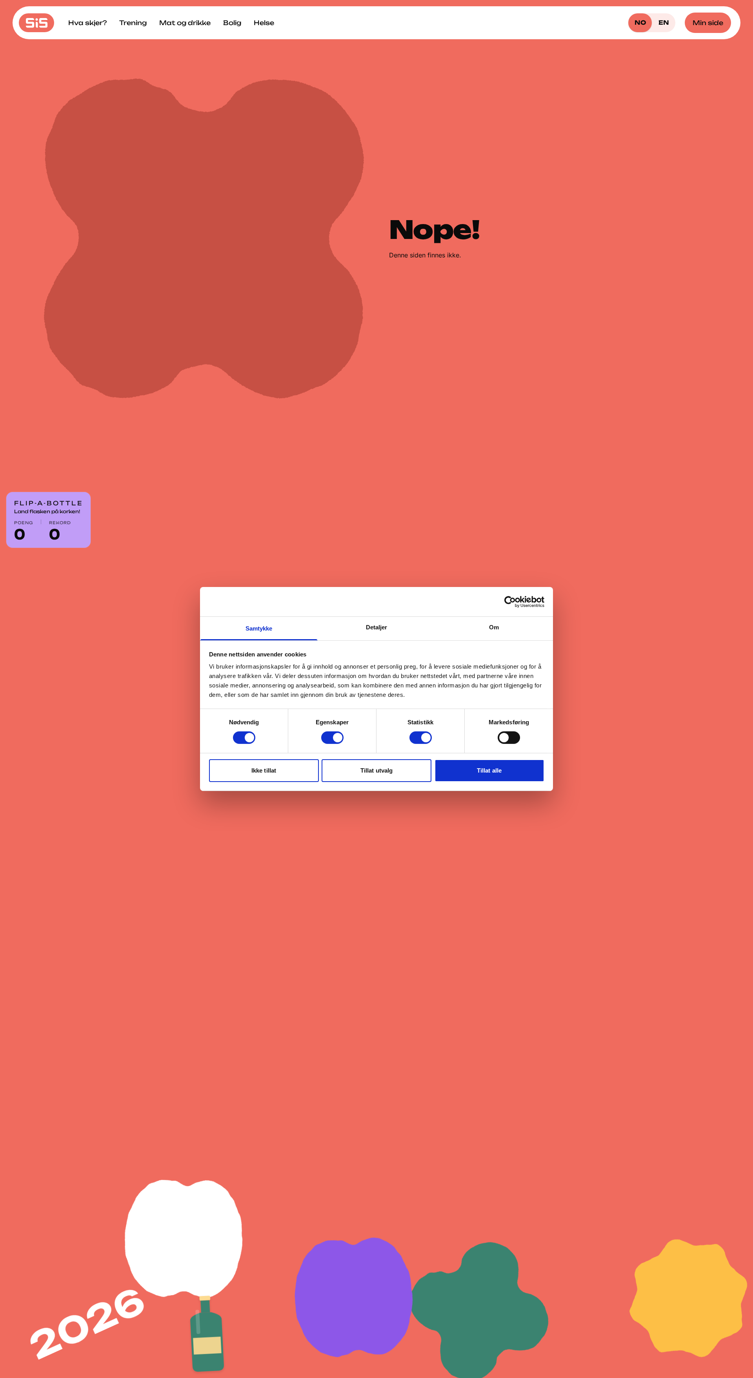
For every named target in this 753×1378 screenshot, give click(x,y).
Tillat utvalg (376, 770)
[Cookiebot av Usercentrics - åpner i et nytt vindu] (510, 601)
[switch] (332, 737)
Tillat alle (489, 770)
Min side (708, 23)
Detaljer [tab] (376, 627)
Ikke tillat (263, 770)
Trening (133, 23)
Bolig (232, 23)
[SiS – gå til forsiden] (36, 22)
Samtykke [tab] (259, 628)
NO (640, 22)
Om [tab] (494, 627)
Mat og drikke (185, 23)
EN (663, 22)
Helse (264, 23)
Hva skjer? (87, 23)
